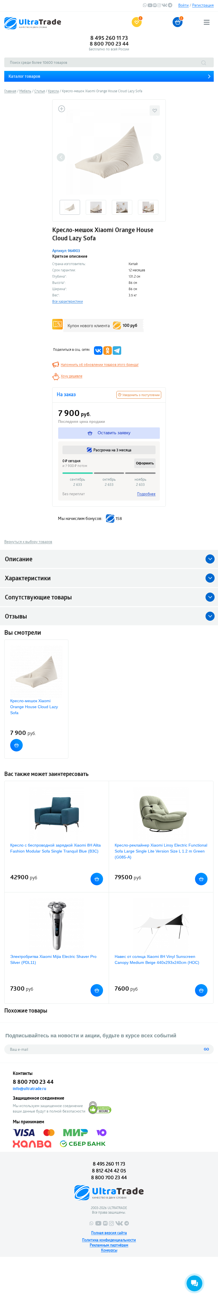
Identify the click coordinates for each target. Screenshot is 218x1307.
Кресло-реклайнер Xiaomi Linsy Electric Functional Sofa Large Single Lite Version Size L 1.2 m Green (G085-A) (161, 851)
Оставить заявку (114, 432)
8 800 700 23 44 (109, 43)
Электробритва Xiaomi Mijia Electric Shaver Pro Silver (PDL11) (53, 959)
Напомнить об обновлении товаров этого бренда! (100, 364)
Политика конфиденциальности (109, 1239)
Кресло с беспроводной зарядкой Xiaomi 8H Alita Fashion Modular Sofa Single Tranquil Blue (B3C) (55, 848)
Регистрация (203, 5)
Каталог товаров (24, 76)
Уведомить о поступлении (140, 395)
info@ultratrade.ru (29, 1088)
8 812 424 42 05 (109, 1170)
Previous (61, 157)
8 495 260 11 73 (109, 38)
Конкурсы (109, 1250)
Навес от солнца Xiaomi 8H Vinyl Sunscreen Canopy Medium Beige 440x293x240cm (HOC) (157, 959)
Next (157, 157)
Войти (183, 5)
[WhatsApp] (144, 6)
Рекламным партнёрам (109, 1244)
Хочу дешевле (71, 376)
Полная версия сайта (109, 1232)
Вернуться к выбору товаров (28, 541)
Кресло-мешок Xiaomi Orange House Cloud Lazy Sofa (34, 706)
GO (206, 1049)
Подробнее (146, 493)
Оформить (145, 463)
